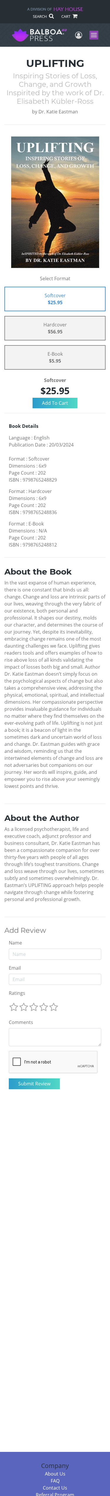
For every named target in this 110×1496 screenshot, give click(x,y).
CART (66, 16)
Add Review (25, 930)
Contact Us (55, 1488)
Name (15, 943)
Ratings (17, 993)
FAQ (55, 1481)
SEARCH (40, 16)
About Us (55, 1474)
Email (15, 968)
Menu (95, 35)
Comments (21, 1022)
